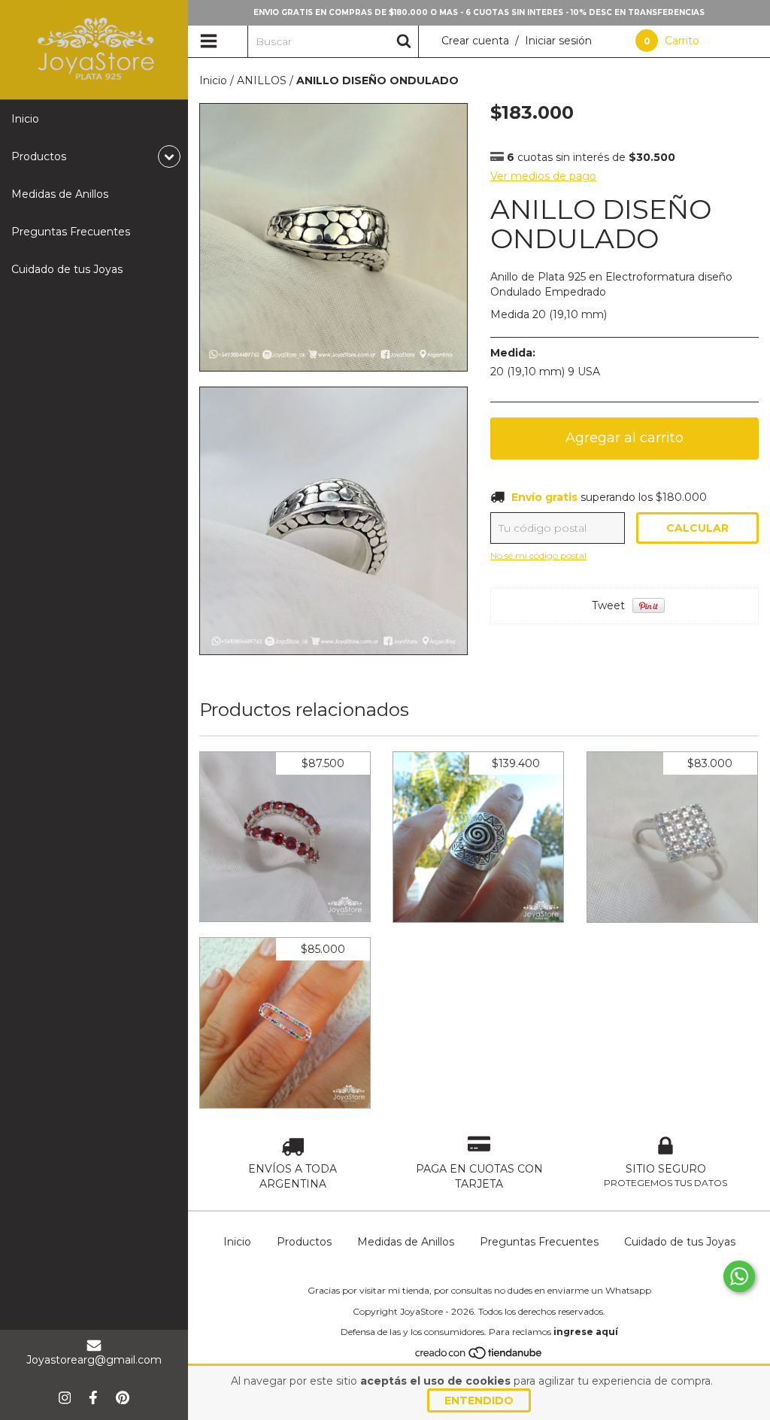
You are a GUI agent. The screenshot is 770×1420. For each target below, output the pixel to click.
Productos (304, 1242)
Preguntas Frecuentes (70, 231)
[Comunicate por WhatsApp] (739, 1276)
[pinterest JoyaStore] (122, 1397)
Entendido (479, 1400)
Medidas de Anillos (59, 194)
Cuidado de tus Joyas (67, 269)
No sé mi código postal (538, 555)
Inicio (25, 119)
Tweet (608, 605)
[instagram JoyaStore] (65, 1397)
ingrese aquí (585, 1331)
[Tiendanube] (479, 1356)
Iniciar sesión (558, 40)
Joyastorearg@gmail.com (94, 1360)
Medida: (512, 353)
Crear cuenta (475, 40)
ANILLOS (261, 80)
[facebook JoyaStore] (93, 1397)
